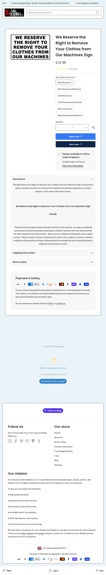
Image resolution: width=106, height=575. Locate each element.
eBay (23, 533)
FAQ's (50, 303)
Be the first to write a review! (53, 381)
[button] (99, 570)
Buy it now (74, 144)
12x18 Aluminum (65, 95)
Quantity (59, 122)
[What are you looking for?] (97, 12)
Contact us (60, 303)
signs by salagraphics (52, 554)
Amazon (30, 533)
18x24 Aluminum (65, 108)
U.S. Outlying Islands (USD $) (54, 548)
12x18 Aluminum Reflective (70, 102)
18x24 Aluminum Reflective (70, 115)
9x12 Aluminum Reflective (69, 89)
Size (65, 77)
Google (41, 533)
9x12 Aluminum (64, 82)
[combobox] (64, 12)
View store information (72, 166)
